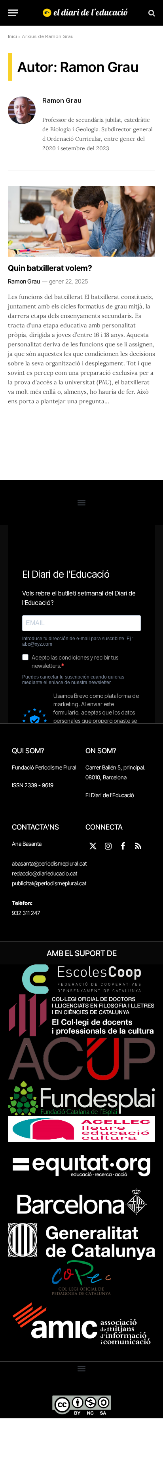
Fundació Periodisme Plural (44, 767)
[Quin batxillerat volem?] (81, 221)
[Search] (151, 13)
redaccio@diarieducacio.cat (44, 873)
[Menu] (13, 13)
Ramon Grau (62, 100)
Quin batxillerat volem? (50, 268)
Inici (12, 36)
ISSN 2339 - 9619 (32, 785)
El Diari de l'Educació (109, 795)
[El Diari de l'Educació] (85, 13)
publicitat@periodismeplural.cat (49, 883)
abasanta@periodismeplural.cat (49, 863)
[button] (81, 502)
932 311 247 (26, 912)
